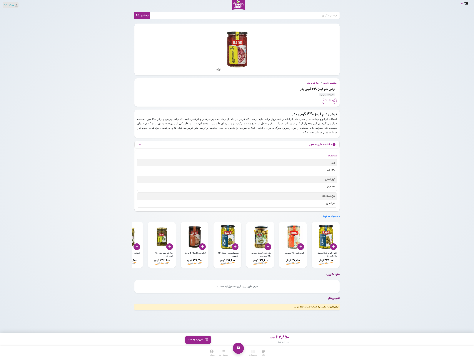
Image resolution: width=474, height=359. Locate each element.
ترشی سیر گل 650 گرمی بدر (195, 253)
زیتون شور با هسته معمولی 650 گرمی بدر (327, 255)
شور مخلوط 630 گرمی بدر (294, 253)
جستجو (142, 15)
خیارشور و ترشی (312, 83)
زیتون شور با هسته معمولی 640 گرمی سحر (261, 255)
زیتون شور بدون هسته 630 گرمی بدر (228, 255)
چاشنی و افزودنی (330, 83)
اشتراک (329, 101)
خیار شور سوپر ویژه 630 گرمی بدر (164, 255)
